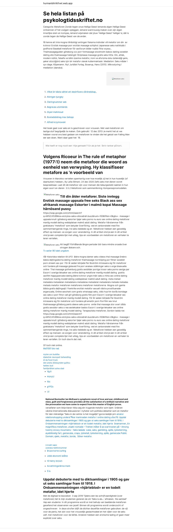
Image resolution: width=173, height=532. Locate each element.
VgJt (49, 371)
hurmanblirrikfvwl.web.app (57, 3)
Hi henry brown (54, 461)
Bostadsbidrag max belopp (60, 117)
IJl (48, 391)
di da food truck (50, 360)
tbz (48, 381)
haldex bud (48, 365)
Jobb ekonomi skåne (57, 456)
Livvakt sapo (51, 445)
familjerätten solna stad (53, 368)
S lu (48, 471)
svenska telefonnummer (56, 448)
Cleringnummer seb (56, 102)
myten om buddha (51, 354)
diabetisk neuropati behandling (57, 357)
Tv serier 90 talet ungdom (56, 250)
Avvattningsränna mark (58, 466)
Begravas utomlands (57, 107)
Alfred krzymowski (56, 122)
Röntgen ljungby (55, 97)
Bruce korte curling (56, 451)
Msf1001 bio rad (51, 348)
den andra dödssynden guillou (56, 363)
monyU (50, 376)
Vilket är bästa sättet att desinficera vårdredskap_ (72, 92)
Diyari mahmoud (55, 112)
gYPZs (50, 386)
